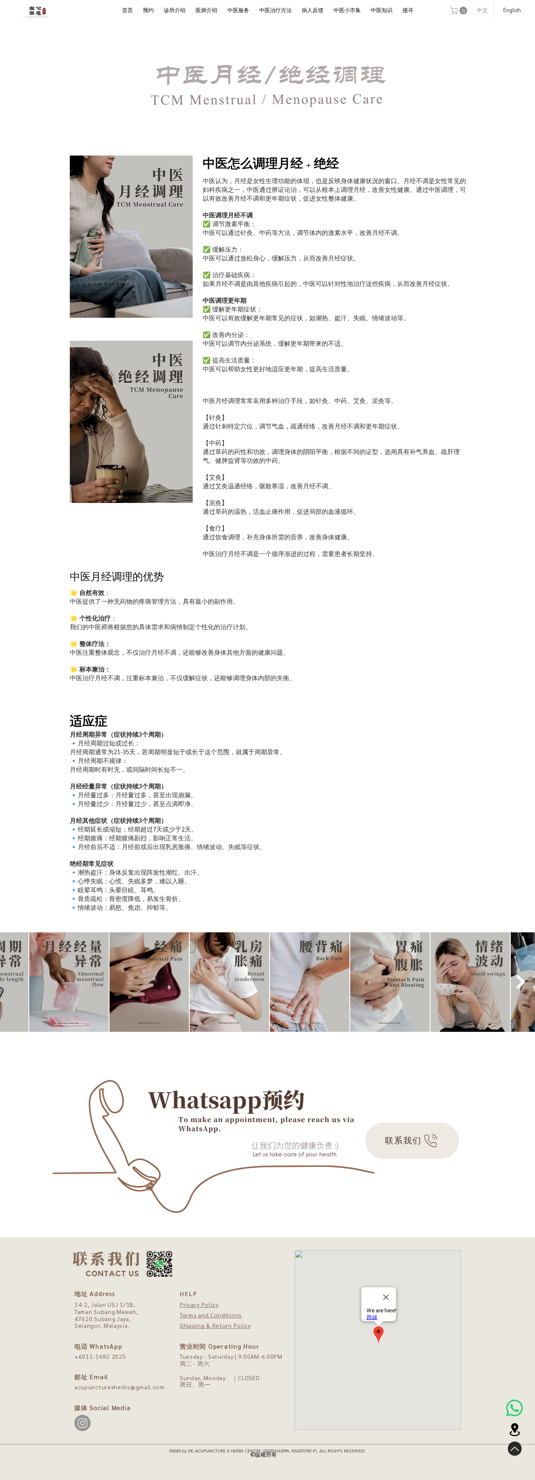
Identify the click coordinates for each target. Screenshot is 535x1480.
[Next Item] (520, 982)
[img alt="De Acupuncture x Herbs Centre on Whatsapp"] (514, 1408)
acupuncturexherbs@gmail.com (119, 1387)
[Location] (514, 1429)
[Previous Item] (14, 982)
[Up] (515, 1449)
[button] (459, 10)
